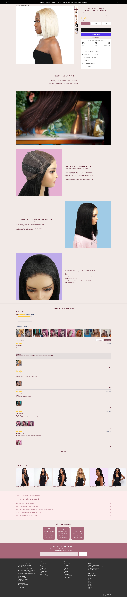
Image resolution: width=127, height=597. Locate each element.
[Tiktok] (110, 595)
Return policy (86, 60)
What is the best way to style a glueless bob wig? (26, 515)
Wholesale (66, 566)
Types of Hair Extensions (93, 565)
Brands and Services (68, 564)
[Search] (117, 2)
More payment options (96, 37)
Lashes (89, 584)
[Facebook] (103, 595)
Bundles (90, 576)
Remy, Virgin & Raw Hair (93, 568)
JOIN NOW (83, 554)
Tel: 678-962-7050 (78, 537)
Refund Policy (67, 577)
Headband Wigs (43, 571)
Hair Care (90, 582)
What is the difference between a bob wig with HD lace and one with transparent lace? (34, 509)
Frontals (90, 581)
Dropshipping (67, 565)
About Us (66, 571)
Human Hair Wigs (20, 5)
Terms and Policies (63, 594)
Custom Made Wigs (92, 569)
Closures (90, 579)
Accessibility (66, 574)
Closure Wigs (43, 568)
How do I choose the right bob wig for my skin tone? (27, 506)
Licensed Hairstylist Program (70, 575)
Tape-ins (90, 587)
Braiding (90, 578)
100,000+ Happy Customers (90, 57)
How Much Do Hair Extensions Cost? (96, 566)
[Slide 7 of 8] (76, 29)
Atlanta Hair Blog (92, 575)
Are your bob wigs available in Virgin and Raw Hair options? (28, 512)
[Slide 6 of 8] (76, 25)
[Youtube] (108, 595)
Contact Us (66, 572)
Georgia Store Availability (89, 63)
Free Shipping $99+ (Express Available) (92, 51)
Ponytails (90, 585)
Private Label (21, 594)
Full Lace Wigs (43, 569)
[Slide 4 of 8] (76, 18)
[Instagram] (105, 595)
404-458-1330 (21, 580)
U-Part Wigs (42, 572)
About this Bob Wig (88, 66)
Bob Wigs (27, 5)
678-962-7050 (21, 587)
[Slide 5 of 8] (76, 22)
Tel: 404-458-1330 (49, 537)
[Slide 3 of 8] (76, 15)
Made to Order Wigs (44, 575)
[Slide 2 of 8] (76, 11)
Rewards (66, 568)
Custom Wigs (43, 574)
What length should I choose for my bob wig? (25, 503)
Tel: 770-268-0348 (63, 537)
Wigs (89, 588)
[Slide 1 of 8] (76, 7)
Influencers (66, 578)
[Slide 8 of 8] (76, 32)
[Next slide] (109, 478)
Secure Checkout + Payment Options (91, 54)
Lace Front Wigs (43, 566)
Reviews (66, 569)
